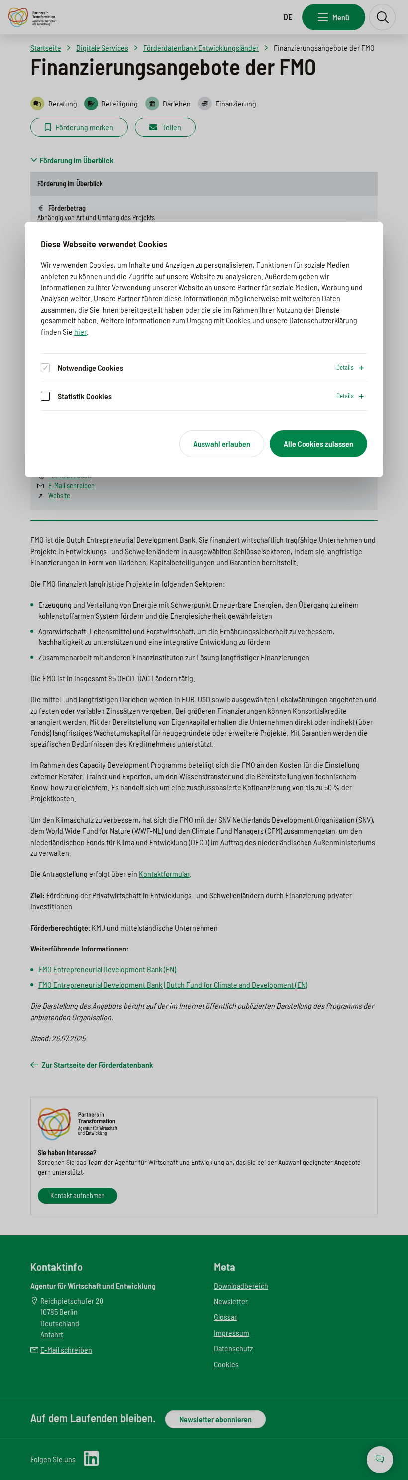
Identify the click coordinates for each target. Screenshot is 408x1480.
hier (80, 331)
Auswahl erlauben (221, 443)
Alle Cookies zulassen (318, 443)
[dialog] (204, 349)
